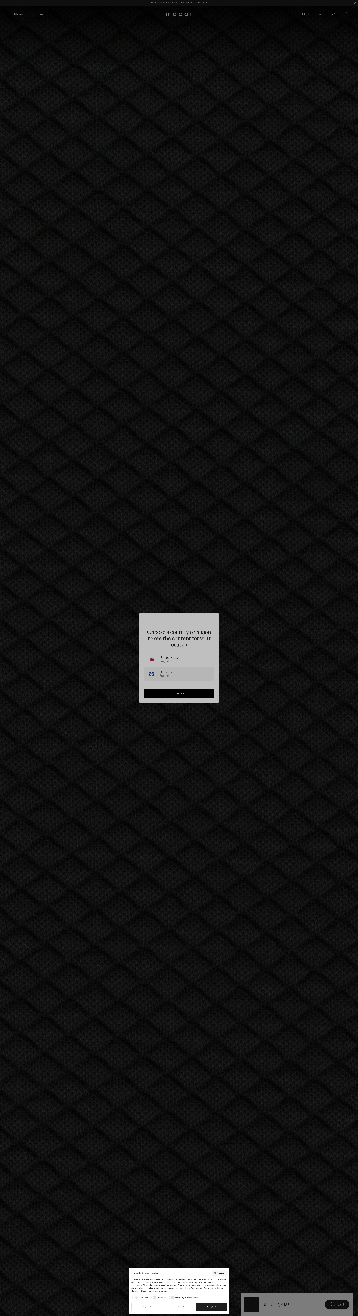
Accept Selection (179, 1306)
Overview (221, 1273)
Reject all (147, 1306)
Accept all (211, 1306)
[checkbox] (139, 1297)
